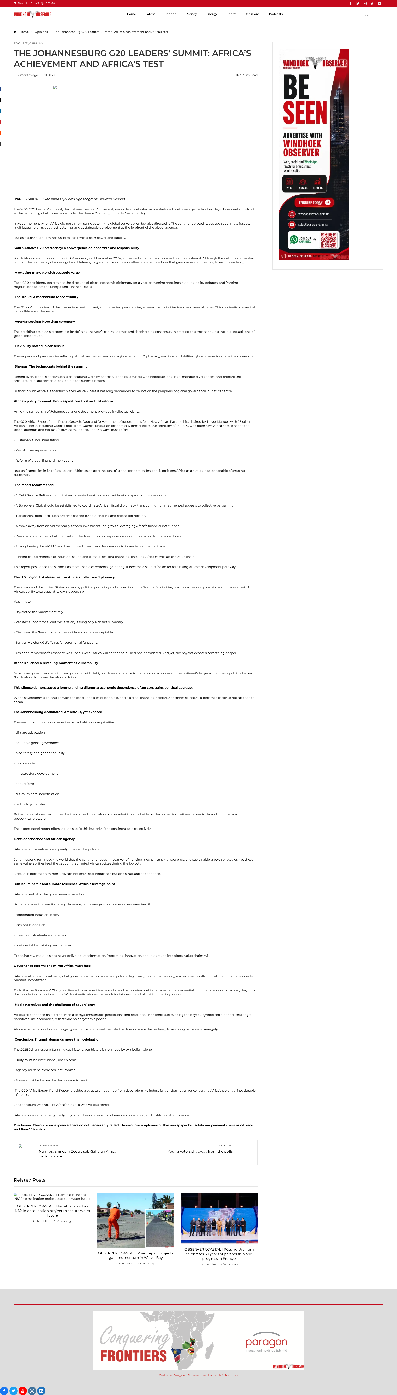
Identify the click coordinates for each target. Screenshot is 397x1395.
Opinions (36, 43)
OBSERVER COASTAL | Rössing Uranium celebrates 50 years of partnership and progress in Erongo (219, 1254)
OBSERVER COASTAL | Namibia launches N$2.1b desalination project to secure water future (52, 1210)
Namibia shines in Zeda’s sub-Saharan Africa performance (77, 1151)
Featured (21, 43)
